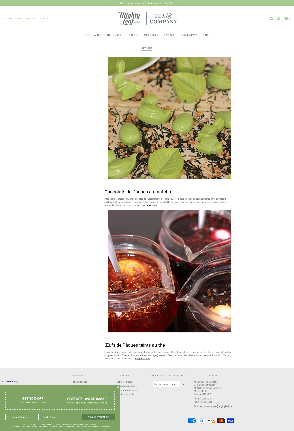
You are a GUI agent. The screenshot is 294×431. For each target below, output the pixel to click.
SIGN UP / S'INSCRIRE (98, 417)
